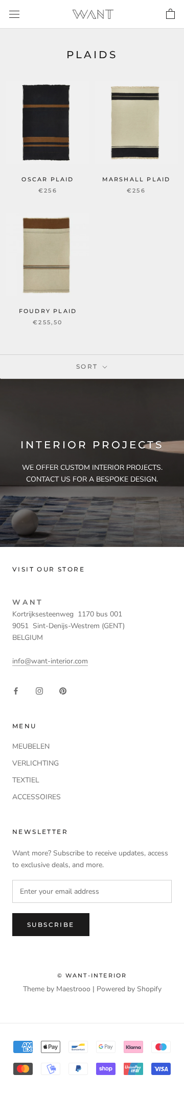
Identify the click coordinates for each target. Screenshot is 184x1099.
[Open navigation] (14, 14)
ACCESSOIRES (36, 797)
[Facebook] (15, 690)
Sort (88, 366)
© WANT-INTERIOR (92, 975)
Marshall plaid (136, 179)
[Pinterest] (62, 690)
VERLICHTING (35, 763)
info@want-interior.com (50, 661)
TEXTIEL (25, 780)
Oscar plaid (47, 179)
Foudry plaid (48, 311)
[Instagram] (39, 690)
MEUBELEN (31, 746)
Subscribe (51, 924)
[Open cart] (170, 14)
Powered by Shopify (129, 989)
